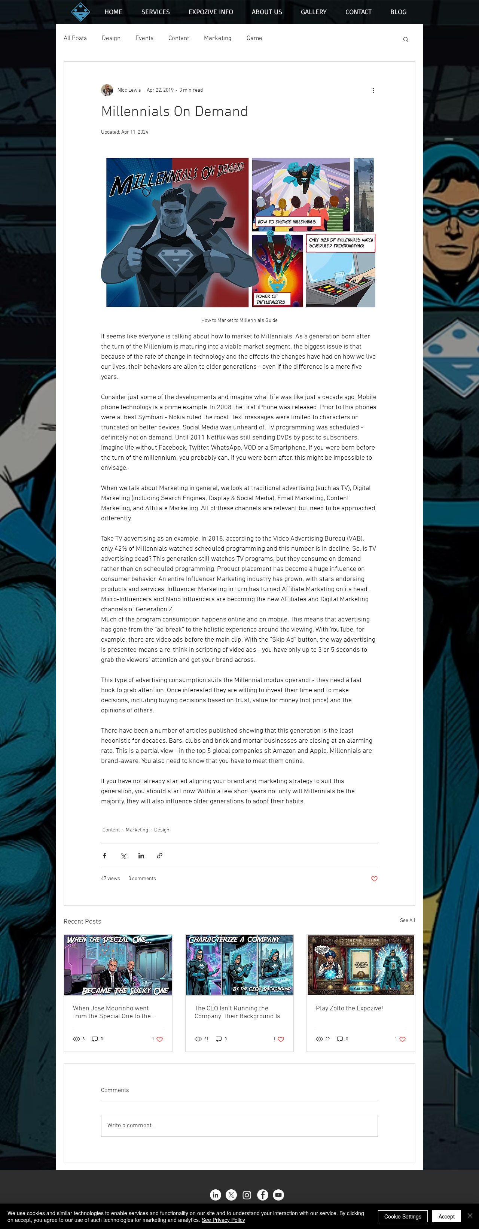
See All (407, 921)
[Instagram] (247, 1195)
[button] (405, 39)
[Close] (470, 1216)
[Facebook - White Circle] (262, 1195)
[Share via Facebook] (104, 855)
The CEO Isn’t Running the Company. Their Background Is (237, 1012)
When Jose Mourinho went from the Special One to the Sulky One (112, 1012)
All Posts (75, 38)
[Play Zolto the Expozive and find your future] (361, 965)
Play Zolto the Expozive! (349, 1009)
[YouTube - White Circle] (278, 1195)
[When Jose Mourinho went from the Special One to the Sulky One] (118, 965)
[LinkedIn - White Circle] (215, 1195)
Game (254, 38)
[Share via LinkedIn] (141, 855)
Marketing (218, 38)
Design (111, 38)
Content (178, 38)
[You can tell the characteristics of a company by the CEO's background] (240, 965)
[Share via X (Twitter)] (122, 855)
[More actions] (373, 90)
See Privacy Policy (223, 1219)
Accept (447, 1216)
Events (144, 38)
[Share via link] (159, 855)
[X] (231, 1195)
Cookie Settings (402, 1216)
